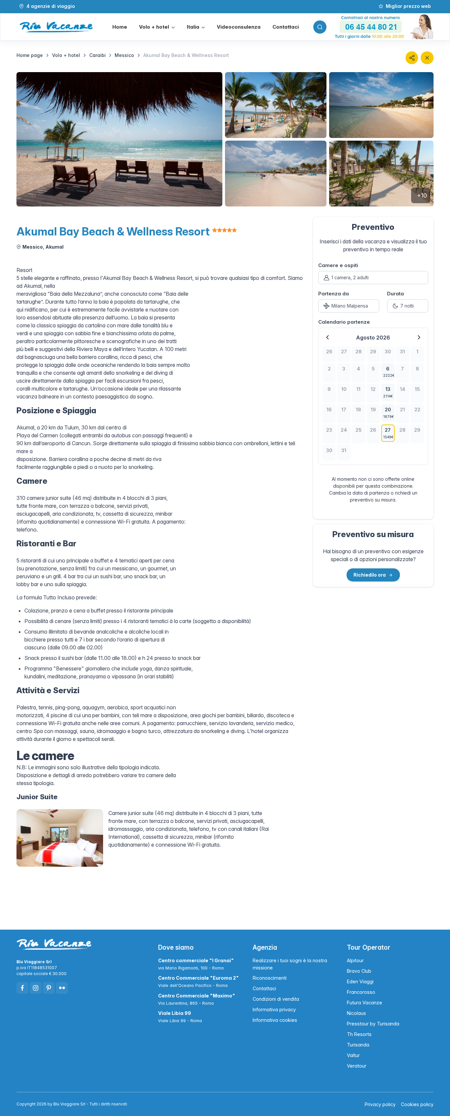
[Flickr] (62, 988)
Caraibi (97, 55)
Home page (29, 55)
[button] (157, 27)
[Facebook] (22, 988)
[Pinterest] (49, 988)
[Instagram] (36, 988)
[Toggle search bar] (319, 27)
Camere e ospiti (338, 265)
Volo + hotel (66, 55)
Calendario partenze (344, 322)
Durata (395, 293)
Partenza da (333, 293)
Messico (124, 55)
